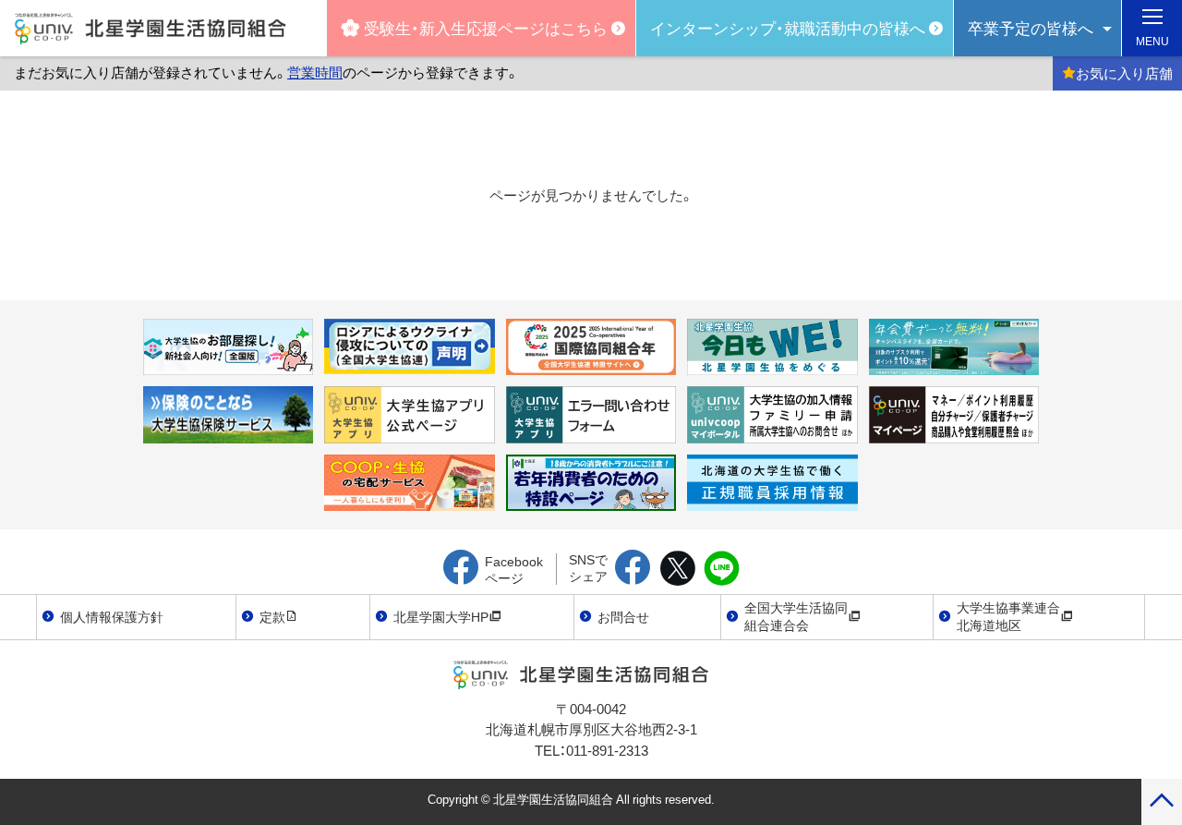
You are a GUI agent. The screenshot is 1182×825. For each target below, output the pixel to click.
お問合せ (623, 616)
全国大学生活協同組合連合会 (796, 616)
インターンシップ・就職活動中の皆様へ (787, 27)
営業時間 (315, 72)
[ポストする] (677, 569)
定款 (272, 616)
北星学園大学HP (440, 616)
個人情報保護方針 (111, 616)
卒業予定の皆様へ (1030, 27)
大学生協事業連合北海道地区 (1008, 616)
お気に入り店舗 (1124, 73)
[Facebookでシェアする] (633, 569)
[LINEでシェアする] (721, 569)
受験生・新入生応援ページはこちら (486, 27)
